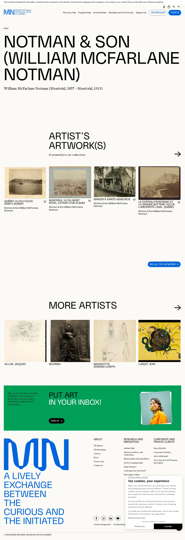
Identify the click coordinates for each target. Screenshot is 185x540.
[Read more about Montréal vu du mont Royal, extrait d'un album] (70, 182)
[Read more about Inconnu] (70, 341)
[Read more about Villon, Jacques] (25, 341)
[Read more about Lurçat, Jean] (159, 341)
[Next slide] (177, 154)
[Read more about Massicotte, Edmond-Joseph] (115, 341)
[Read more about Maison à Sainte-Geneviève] (115, 181)
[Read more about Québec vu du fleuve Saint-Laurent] (25, 182)
